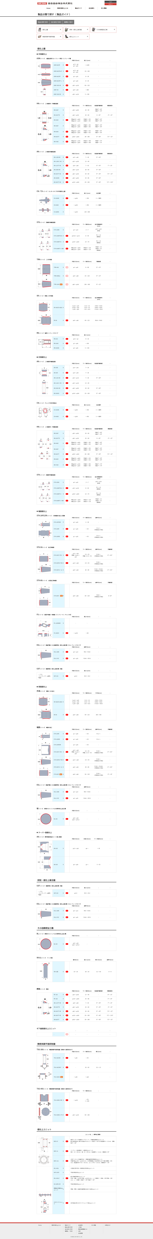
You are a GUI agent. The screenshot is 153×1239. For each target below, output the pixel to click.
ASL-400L (56, 1168)
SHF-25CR (56, 1172)
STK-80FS (56, 596)
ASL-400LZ (56, 1178)
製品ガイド (78, 8)
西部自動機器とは (82, 1229)
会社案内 (91, 8)
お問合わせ (110, 4)
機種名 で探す (69, 1231)
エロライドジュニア (58, 1203)
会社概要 (80, 1233)
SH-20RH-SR (57, 1184)
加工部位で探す (69, 1229)
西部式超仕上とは (62, 8)
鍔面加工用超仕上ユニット (58, 1189)
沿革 (79, 1231)
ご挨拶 (80, 1227)
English (110, 1)
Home (48, 8)
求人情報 (104, 8)
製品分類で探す (69, 1227)
